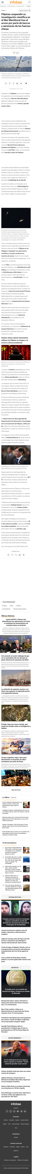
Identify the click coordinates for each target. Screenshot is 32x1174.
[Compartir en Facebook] (9, 83)
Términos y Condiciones (10, 1160)
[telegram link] (21, 1111)
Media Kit (16, 1150)
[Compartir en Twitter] (13, 83)
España (17, 1120)
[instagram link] (14, 1111)
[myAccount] (29, 2)
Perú (9, 1124)
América (6, 1120)
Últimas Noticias (25, 1124)
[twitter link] (10, 1111)
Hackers (18, 605)
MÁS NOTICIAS (16, 790)
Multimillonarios (10, 6)
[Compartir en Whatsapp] (5, 83)
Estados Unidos (24, 1120)
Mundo (3, 10)
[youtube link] (17, 1111)
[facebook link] (7, 1111)
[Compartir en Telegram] (21, 83)
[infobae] (16, 2)
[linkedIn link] (25, 1111)
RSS (16, 1128)
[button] (2, 2)
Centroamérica (15, 1124)
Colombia (11, 1120)
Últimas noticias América (19, 609)
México (5, 1124)
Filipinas (4, 605)
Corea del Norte (19, 6)
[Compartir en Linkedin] (17, 83)
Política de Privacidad (22, 1160)
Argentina (5, 1146)
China (11, 605)
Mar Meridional (6, 609)
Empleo (16, 1137)
